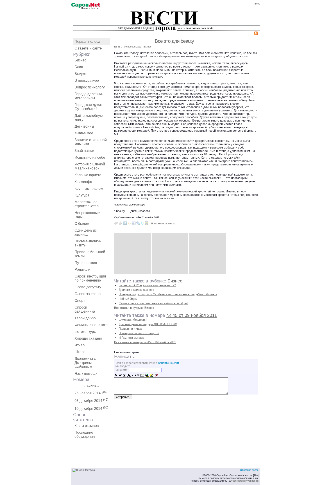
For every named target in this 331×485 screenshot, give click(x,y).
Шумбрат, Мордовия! (133, 319)
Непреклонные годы (87, 215)
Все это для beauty (174, 41)
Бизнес (80, 60)
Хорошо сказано (88, 338)
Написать (124, 356)
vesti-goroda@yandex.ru (244, 480)
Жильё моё (84, 133)
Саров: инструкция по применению (90, 278)
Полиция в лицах (130, 328)
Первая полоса (87, 41)
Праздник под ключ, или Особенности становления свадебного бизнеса (168, 294)
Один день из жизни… (86, 232)
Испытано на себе (90, 157)
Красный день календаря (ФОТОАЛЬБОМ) (148, 324)
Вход (257, 3)
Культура (82, 195)
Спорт (80, 300)
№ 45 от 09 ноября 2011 (127, 46)
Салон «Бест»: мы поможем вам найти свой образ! (153, 303)
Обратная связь (249, 470)
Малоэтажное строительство (87, 204)
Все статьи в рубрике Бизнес (134, 307)
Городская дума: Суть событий (88, 107)
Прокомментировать (163, 223)
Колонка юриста (88, 175)
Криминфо (83, 182)
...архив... (91, 385)
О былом (82, 224)
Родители (82, 269)
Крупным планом (89, 188)
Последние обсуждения (85, 434)
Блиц (79, 67)
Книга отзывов (87, 426)
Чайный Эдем (128, 298)
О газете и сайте (88, 48)
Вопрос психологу (90, 87)
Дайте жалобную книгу (89, 118)
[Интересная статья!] (120, 223)
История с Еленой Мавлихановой (90, 166)
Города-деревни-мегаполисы (89, 96)
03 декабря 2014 (91, 400)
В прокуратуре (87, 80)
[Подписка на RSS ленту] (256, 34)
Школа (80, 352)
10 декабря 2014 (91, 408)
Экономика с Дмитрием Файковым (85, 363)
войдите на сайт (168, 363)
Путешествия (86, 263)
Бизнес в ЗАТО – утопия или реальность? (147, 285)
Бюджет (81, 74)
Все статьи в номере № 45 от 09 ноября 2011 (145, 342)
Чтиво (80, 345)
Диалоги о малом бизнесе (136, 289)
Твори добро (85, 318)
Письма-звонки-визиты (88, 243)
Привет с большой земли (90, 254)
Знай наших (85, 151)
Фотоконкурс (85, 332)
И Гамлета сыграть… (133, 337)
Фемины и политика (91, 325)
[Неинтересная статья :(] (116, 223)
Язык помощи (86, 373)
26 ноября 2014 (91, 392)
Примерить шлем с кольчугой (139, 333)
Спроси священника (85, 309)
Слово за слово (88, 294)
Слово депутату (88, 287)
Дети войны (84, 126)
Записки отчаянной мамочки (91, 142)
